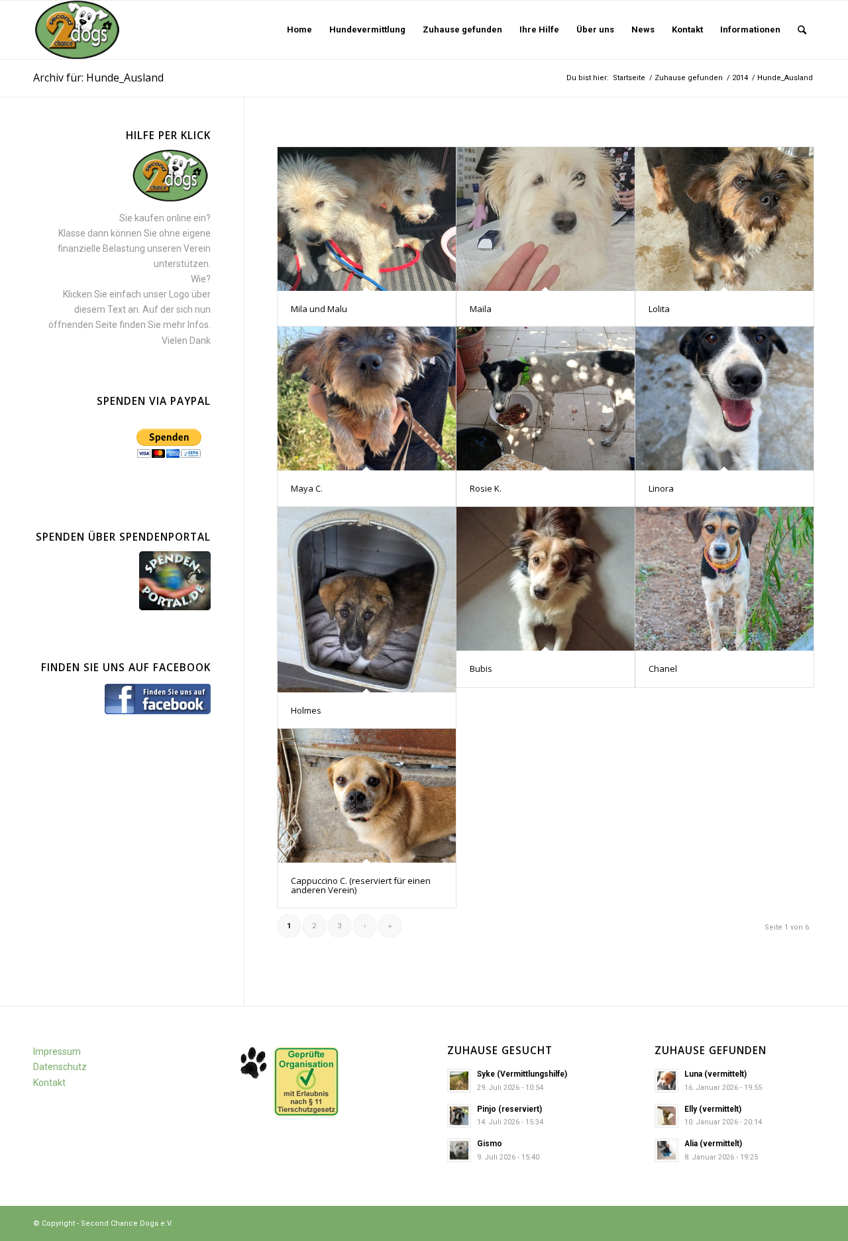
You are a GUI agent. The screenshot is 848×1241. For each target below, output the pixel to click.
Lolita (659, 309)
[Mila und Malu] (367, 219)
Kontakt (49, 1082)
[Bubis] (545, 579)
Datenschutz (60, 1066)
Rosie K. (486, 488)
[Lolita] (724, 219)
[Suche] (802, 30)
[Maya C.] (367, 399)
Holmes (306, 710)
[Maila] (545, 219)
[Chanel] (724, 579)
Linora (661, 488)
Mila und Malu (319, 309)
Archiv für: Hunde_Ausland (98, 77)
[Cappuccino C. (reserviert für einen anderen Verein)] (367, 796)
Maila (481, 309)
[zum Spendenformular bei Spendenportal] (175, 607)
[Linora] (724, 399)
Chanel (663, 668)
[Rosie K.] (545, 399)
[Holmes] (367, 599)
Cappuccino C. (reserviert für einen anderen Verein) (361, 885)
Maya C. (307, 488)
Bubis (481, 668)
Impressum (57, 1051)
